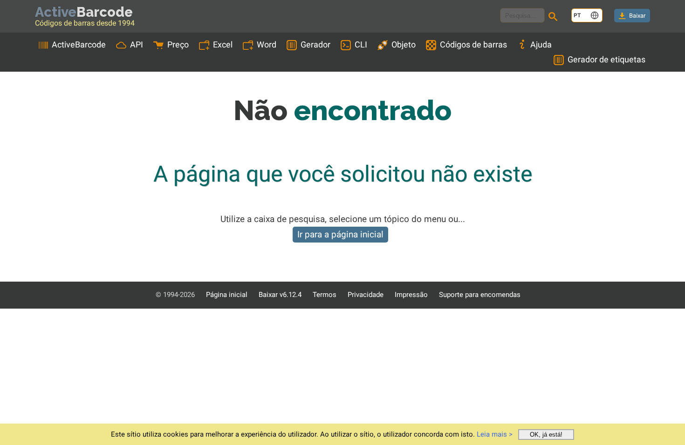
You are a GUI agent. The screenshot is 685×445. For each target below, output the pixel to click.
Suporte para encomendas (480, 294)
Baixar (637, 15)
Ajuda (541, 44)
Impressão (411, 294)
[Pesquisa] (554, 18)
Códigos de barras (473, 44)
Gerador (315, 44)
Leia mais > (495, 434)
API (136, 44)
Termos (324, 294)
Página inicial (226, 294)
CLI (361, 44)
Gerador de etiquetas (606, 59)
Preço (178, 44)
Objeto (403, 44)
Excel (223, 44)
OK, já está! (546, 434)
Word (266, 44)
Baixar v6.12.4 (280, 294)
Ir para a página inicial (340, 234)
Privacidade (366, 294)
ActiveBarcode (79, 44)
